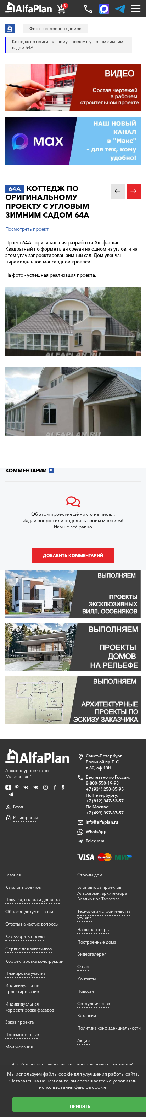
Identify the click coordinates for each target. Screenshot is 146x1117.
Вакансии (86, 1015)
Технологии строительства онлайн (103, 914)
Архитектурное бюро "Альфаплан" (27, 773)
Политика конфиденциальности (109, 1028)
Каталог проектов (23, 887)
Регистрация (25, 817)
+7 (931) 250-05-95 (105, 789)
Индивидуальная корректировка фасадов (29, 1007)
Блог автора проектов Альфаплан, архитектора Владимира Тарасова (102, 893)
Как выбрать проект (25, 936)
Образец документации (29, 911)
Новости (85, 991)
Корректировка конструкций (34, 961)
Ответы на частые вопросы (31, 924)
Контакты (86, 978)
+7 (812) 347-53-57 (105, 800)
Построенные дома (96, 942)
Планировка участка (25, 973)
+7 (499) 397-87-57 (105, 812)
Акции (83, 1040)
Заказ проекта (19, 1022)
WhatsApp (96, 831)
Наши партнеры (93, 929)
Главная (13, 874)
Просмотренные (22, 1034)
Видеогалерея (91, 954)
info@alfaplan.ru (102, 822)
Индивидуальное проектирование (22, 988)
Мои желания (19, 1046)
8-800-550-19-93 (102, 783)
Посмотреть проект (27, 229)
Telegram (95, 840)
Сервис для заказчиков (28, 948)
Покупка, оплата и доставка (32, 899)
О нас (83, 966)
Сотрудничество (93, 1003)
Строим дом (89, 874)
